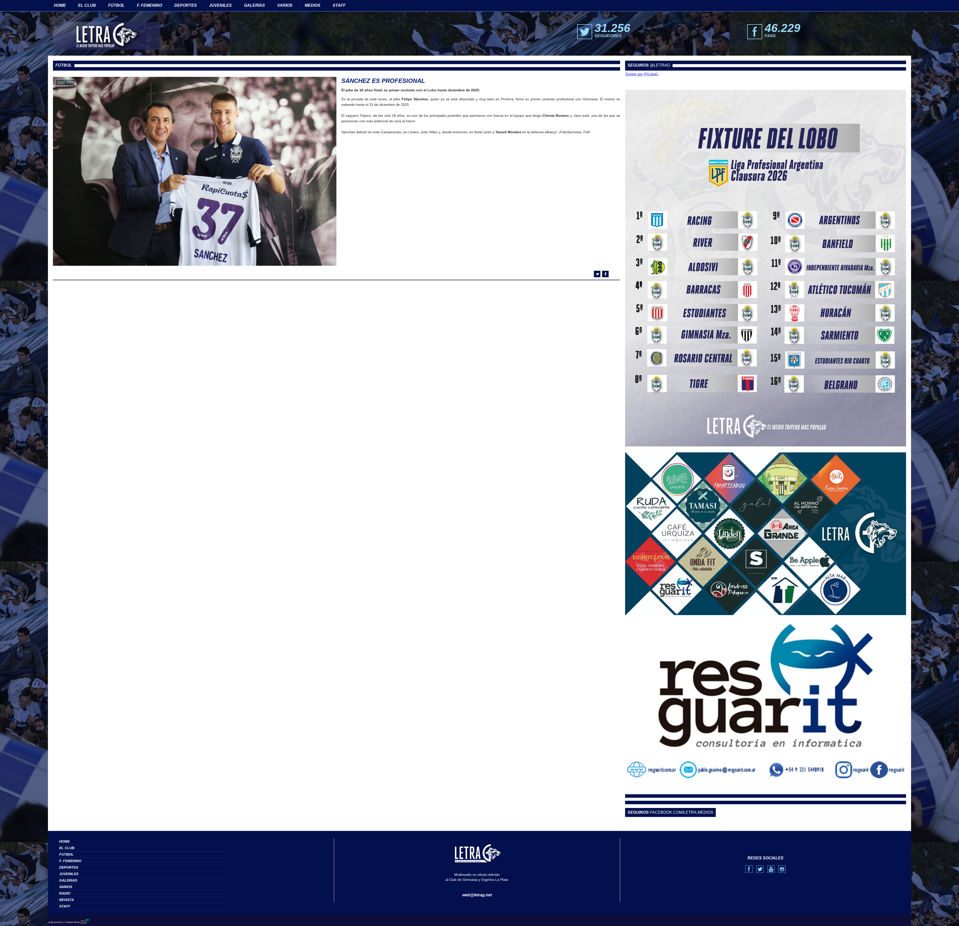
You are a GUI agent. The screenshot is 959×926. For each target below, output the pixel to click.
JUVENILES (220, 5)
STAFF (339, 5)
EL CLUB (87, 5)
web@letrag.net (477, 895)
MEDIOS (312, 5)
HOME (60, 5)
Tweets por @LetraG (642, 74)
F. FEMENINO (149, 5)
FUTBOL (66, 854)
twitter (597, 274)
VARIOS (284, 5)
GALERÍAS (254, 5)
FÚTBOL (116, 5)
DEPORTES (185, 5)
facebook (605, 274)
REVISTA (66, 900)
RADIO (64, 893)
